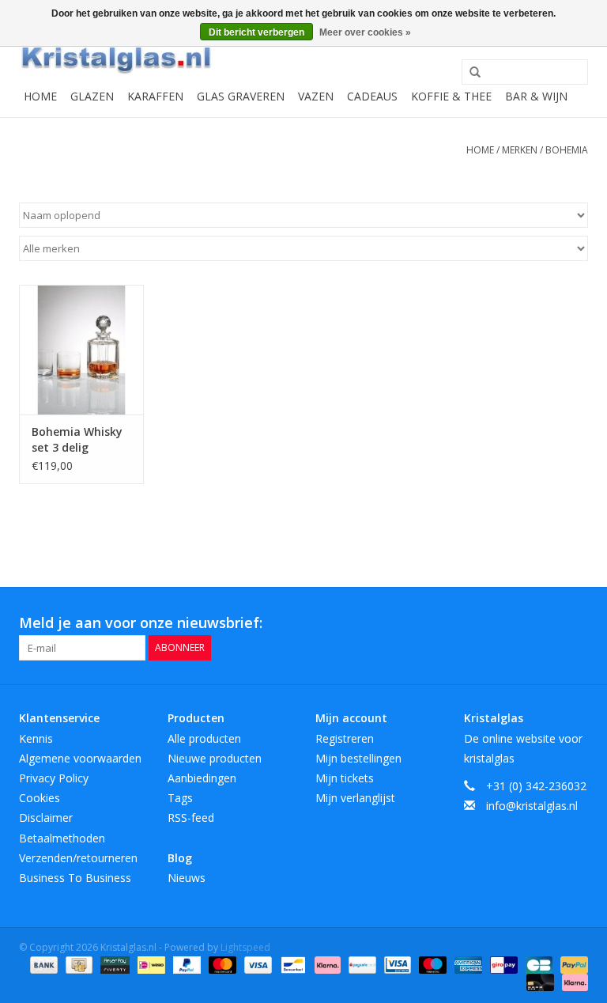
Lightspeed (245, 947)
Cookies (39, 797)
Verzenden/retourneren (78, 857)
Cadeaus (372, 96)
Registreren (344, 738)
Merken (519, 150)
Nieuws (186, 877)
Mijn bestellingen (358, 758)
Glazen (92, 96)
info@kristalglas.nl (532, 805)
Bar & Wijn (536, 96)
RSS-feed (191, 817)
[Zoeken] (469, 72)
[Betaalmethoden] (42, 964)
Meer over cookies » (365, 32)
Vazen (316, 96)
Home (40, 96)
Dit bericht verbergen (256, 32)
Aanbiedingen (202, 777)
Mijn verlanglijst (355, 797)
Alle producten (204, 738)
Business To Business (75, 877)
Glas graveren (241, 96)
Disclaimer (46, 817)
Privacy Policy (54, 777)
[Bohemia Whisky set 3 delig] (81, 350)
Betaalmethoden (62, 838)
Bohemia (566, 150)
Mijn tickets (344, 777)
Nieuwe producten (215, 758)
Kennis (36, 738)
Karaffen (155, 96)
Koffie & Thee (451, 96)
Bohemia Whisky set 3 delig (77, 439)
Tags (180, 797)
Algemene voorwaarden (80, 758)
